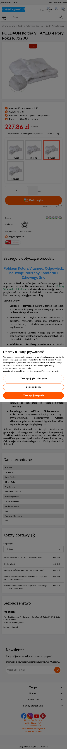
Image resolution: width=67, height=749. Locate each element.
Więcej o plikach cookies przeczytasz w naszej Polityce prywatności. (31, 371)
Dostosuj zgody (33, 387)
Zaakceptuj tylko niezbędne (33, 378)
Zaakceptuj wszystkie (33, 395)
